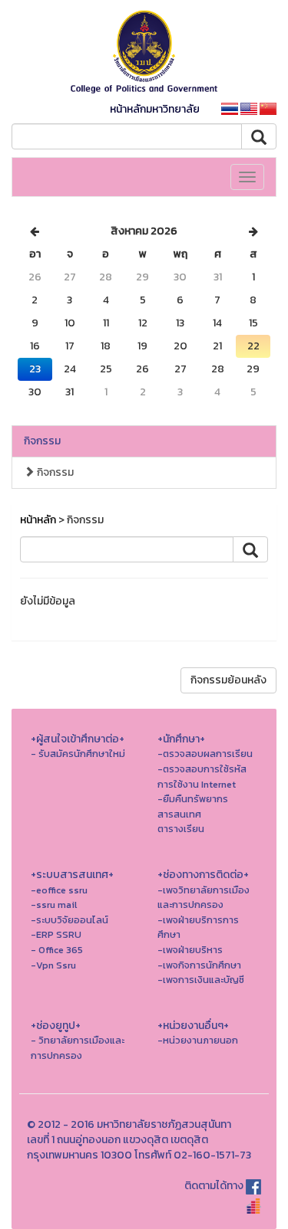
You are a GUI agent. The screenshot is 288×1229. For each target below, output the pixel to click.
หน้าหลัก (38, 520)
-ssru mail (54, 904)
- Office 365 (57, 949)
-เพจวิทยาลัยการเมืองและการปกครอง (203, 898)
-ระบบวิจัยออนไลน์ (69, 920)
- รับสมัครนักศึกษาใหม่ (78, 753)
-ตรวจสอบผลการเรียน (205, 753)
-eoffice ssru (59, 890)
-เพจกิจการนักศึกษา (199, 965)
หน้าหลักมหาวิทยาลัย (155, 109)
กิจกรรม (42, 441)
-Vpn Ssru (53, 965)
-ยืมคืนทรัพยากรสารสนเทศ (192, 806)
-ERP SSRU (56, 934)
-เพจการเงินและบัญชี (200, 979)
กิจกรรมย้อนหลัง (228, 680)
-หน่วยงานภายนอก (197, 1040)
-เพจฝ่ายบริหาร (190, 949)
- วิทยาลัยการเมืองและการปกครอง (77, 1048)
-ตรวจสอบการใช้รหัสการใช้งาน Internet (202, 776)
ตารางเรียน (180, 828)
